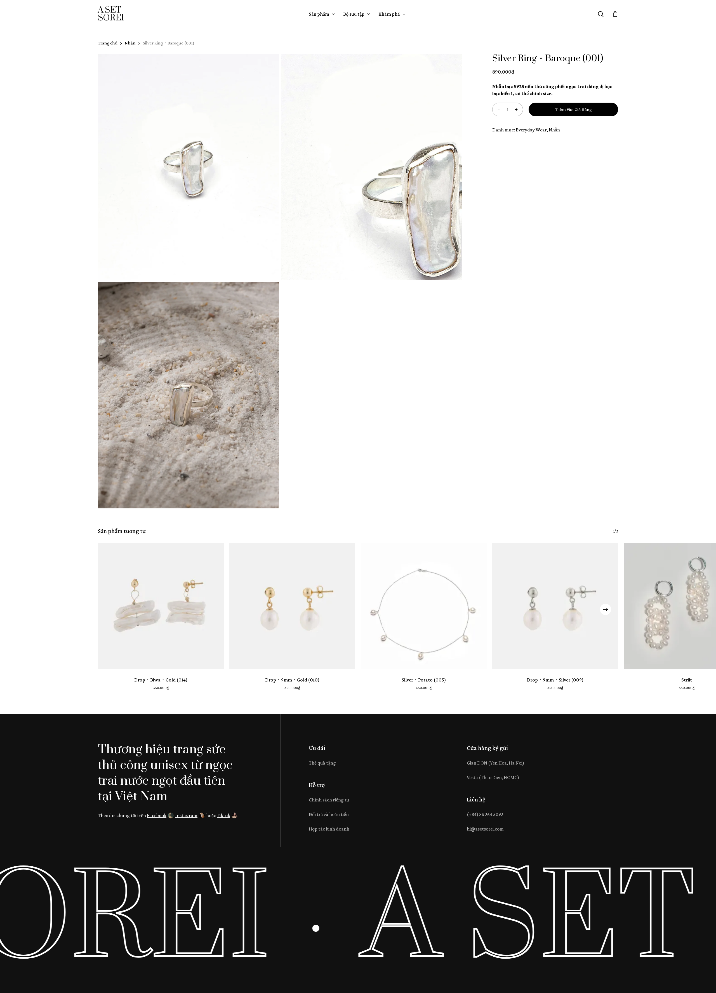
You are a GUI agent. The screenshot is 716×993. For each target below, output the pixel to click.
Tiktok (223, 815)
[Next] (605, 609)
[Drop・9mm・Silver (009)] (555, 606)
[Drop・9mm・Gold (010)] (292, 606)
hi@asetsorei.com (485, 829)
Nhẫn (130, 43)
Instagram (186, 815)
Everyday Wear (531, 130)
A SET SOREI (111, 14)
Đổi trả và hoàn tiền (329, 814)
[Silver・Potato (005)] (424, 606)
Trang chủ (107, 43)
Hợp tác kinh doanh (329, 829)
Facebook (156, 815)
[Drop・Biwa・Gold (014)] (161, 606)
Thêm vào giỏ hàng (573, 109)
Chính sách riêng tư (329, 800)
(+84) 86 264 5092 (485, 814)
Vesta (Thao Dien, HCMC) (493, 777)
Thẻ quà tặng (322, 763)
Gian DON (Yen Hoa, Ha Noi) (495, 763)
